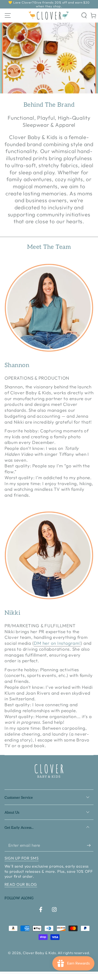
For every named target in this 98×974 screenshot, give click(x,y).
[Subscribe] (90, 845)
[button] (84, 15)
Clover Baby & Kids (39, 953)
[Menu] (7, 15)
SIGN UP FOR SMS (22, 858)
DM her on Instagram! (57, 643)
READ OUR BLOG (21, 884)
